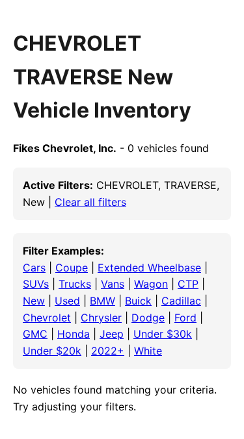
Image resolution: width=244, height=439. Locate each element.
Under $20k (52, 350)
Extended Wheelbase (149, 267)
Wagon (151, 283)
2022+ (107, 350)
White (148, 350)
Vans (112, 283)
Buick (138, 300)
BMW (102, 300)
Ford (185, 317)
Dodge (148, 317)
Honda (73, 333)
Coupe (71, 267)
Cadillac (181, 300)
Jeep (112, 333)
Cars (34, 267)
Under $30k (162, 333)
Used (67, 300)
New (34, 300)
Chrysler (101, 317)
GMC (35, 333)
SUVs (36, 283)
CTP (188, 283)
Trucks (75, 283)
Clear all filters (90, 201)
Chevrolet (47, 317)
